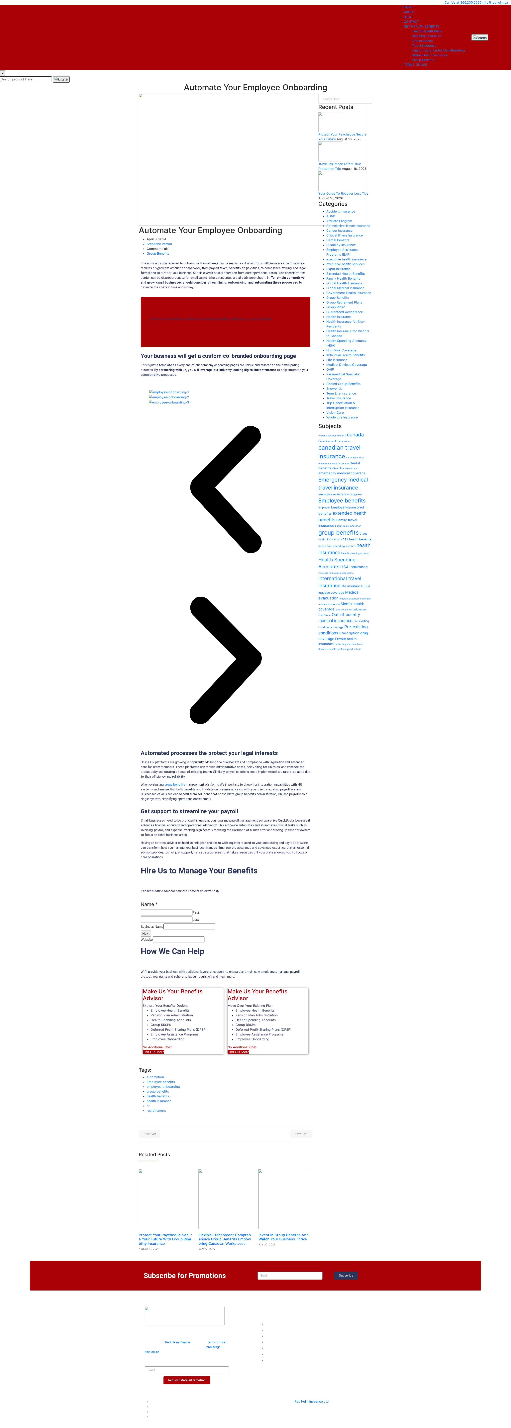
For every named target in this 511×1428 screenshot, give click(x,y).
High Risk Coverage (341, 350)
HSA (344, 567)
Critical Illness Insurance (344, 235)
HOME (408, 7)
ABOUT (409, 12)
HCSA (344, 539)
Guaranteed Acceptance (344, 312)
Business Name (152, 927)
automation (155, 1077)
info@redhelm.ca (495, 2)
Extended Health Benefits (345, 274)
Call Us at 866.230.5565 (463, 2)
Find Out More (153, 1052)
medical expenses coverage (355, 598)
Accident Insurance (340, 211)
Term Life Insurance (341, 393)
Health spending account (355, 553)
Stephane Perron (159, 244)
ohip (338, 609)
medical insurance (329, 604)
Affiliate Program (339, 221)
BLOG (408, 17)
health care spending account (337, 546)
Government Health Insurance (348, 293)
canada (355, 435)
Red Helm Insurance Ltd (312, 1401)
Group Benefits (423, 60)
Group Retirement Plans (344, 302)
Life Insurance (422, 41)
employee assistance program (340, 494)
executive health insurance (346, 259)
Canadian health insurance (334, 441)
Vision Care (335, 412)
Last (196, 920)
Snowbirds (334, 389)
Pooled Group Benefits (343, 384)
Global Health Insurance (430, 55)
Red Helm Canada (177, 1342)
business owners (336, 435)
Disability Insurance (426, 36)
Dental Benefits (337, 240)
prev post (150, 1134)
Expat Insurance (338, 269)
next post (300, 1134)
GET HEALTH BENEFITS (422, 26)
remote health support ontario (345, 649)
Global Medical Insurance (345, 288)
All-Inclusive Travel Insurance (348, 226)
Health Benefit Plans (427, 31)
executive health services (345, 264)
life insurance (352, 586)
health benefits (158, 1096)
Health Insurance (339, 317)
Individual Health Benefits (345, 355)
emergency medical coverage (341, 473)
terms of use (216, 1342)
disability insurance (344, 468)
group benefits (174, 784)
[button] (225, 490)
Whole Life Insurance (342, 417)
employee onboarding (163, 1087)
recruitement (156, 1111)
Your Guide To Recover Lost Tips (343, 193)
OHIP (330, 369)
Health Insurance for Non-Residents (438, 50)
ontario (344, 609)
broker (321, 435)
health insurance (159, 1101)
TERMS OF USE (415, 65)
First (196, 913)
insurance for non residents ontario (336, 573)
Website (147, 939)
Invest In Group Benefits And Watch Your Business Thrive (283, 1237)
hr (148, 1106)
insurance (359, 567)
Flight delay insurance (348, 525)
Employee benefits (161, 1082)
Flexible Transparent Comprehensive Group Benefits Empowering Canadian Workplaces (225, 1239)
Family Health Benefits (343, 278)
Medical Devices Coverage (346, 365)
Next (146, 934)
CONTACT (411, 22)
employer (324, 507)
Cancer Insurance (339, 230)
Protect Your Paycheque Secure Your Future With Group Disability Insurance (165, 1239)
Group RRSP (335, 307)
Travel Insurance (424, 45)
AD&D (330, 216)
